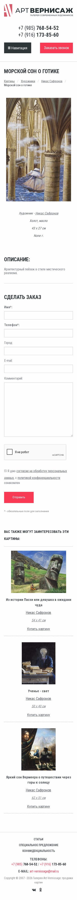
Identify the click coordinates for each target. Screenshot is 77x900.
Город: (8, 343)
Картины (9, 81)
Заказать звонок (56, 48)
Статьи (38, 839)
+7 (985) (38, 28)
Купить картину (38, 629)
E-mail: (8, 361)
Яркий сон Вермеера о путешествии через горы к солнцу (38, 780)
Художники (28, 81)
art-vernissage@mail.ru (44, 871)
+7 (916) (38, 35)
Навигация (18, 48)
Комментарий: (13, 378)
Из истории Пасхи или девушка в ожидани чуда (38, 602)
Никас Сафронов (51, 81)
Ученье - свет (38, 691)
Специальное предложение (38, 845)
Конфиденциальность (38, 851)
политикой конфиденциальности (39, 478)
